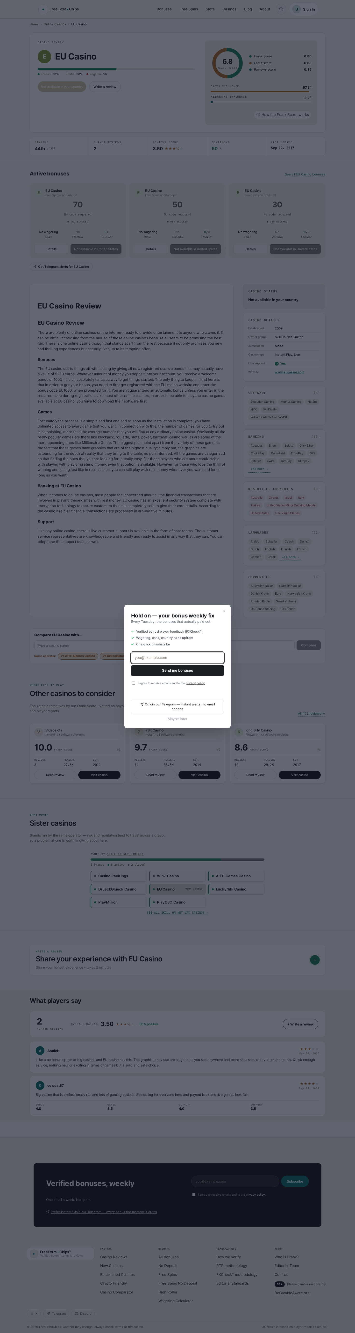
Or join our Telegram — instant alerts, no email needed (180, 706)
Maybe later (178, 719)
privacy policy (195, 683)
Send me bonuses (177, 670)
